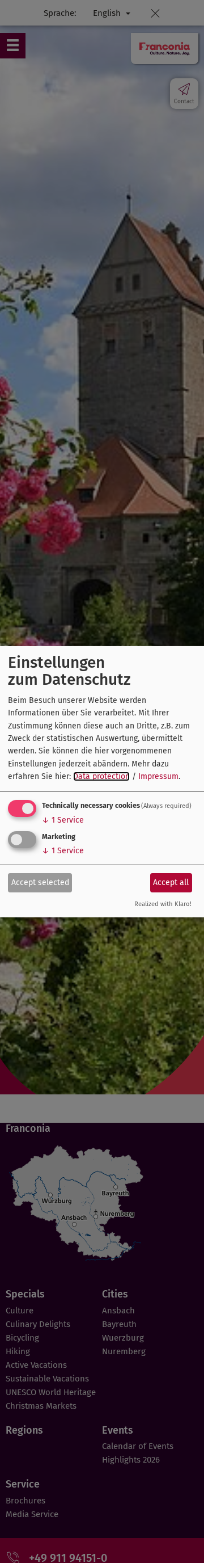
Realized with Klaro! (163, 904)
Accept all (171, 882)
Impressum (158, 776)
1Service (63, 820)
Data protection (101, 776)
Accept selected (40, 882)
